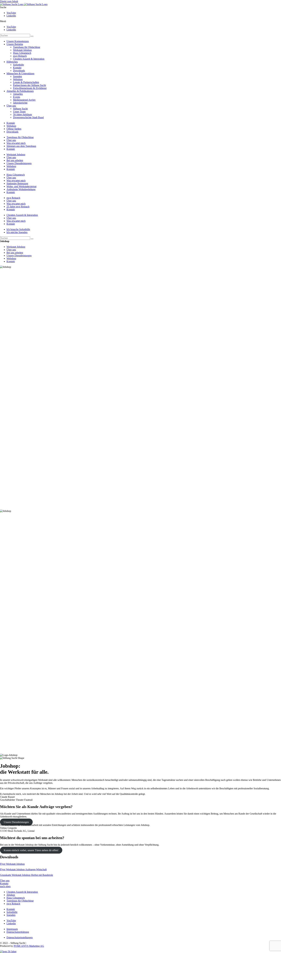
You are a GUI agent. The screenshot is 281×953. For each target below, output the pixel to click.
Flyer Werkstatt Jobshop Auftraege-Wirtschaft (23, 869)
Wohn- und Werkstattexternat (21, 186)
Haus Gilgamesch (22, 53)
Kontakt (17, 67)
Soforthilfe (18, 64)
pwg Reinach (20, 56)
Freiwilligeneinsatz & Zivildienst (30, 88)
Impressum (12, 929)
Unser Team (19, 111)
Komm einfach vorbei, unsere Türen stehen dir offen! (31, 850)
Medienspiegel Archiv (24, 99)
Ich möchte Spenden (17, 232)
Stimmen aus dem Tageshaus (21, 146)
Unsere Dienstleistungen (19, 163)
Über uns (11, 105)
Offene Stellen (14, 128)
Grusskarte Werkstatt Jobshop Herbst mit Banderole (26, 875)
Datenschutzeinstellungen (20, 937)
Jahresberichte (20, 102)
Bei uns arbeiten (15, 160)
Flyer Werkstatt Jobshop (12, 864)
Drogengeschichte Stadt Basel (28, 117)
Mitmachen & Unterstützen (20, 73)
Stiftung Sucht (20, 108)
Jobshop (11, 894)
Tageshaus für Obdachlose (26, 47)
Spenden (17, 76)
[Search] (32, 36)
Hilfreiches (12, 61)
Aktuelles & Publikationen (20, 91)
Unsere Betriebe (15, 44)
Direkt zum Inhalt (9, 1)
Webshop (18, 79)
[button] (140, 21)
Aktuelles (18, 94)
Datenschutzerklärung (18, 932)
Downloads (19, 70)
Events (16, 97)
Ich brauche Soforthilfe (18, 229)
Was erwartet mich (16, 143)
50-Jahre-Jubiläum (22, 114)
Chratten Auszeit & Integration (28, 58)
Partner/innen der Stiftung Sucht (29, 85)
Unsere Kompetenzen (18, 41)
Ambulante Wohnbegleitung (21, 189)
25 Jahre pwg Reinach (18, 206)
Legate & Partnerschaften (26, 82)
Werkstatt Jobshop (22, 50)
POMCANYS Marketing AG (29, 946)
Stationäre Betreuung (17, 183)
